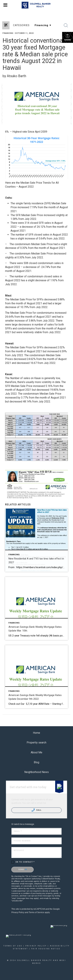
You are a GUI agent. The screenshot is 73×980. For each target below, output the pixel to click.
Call (38, 810)
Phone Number (22, 841)
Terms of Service (36, 912)
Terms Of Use (12, 946)
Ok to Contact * (25, 862)
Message (19, 850)
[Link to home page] (36, 5)
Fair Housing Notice (45, 949)
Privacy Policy (17, 912)
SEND (21, 869)
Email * (18, 831)
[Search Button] (65, 25)
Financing (8, 33)
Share (67, 40)
